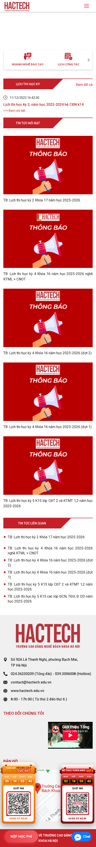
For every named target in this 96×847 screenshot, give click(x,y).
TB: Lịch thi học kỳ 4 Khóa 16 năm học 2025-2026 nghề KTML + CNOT (50, 550)
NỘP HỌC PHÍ (21, 837)
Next (89, 60)
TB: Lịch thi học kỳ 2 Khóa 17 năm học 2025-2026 (46, 537)
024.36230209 (22, 674)
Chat (86, 837)
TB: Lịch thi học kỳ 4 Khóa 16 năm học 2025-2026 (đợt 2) (50, 562)
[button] (7, 35)
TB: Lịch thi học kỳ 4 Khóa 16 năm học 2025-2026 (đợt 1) (50, 574)
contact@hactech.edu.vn (31, 682)
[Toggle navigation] (86, 6)
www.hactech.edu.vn (27, 691)
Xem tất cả (84, 85)
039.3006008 (65, 674)
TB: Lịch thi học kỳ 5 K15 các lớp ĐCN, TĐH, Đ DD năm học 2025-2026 (50, 598)
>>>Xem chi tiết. (14, 110)
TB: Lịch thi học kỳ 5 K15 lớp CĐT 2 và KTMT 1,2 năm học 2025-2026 (50, 586)
